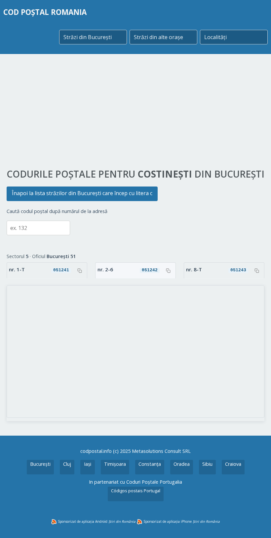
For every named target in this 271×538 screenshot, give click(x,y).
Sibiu (207, 464)
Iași (87, 464)
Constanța (149, 464)
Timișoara (115, 464)
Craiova (233, 464)
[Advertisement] (135, 111)
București (40, 464)
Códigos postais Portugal (135, 491)
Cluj (67, 464)
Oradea (182, 464)
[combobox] (93, 37)
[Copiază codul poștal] (79, 270)
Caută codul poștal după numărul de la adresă (57, 211)
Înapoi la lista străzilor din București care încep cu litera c (82, 193)
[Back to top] (257, 524)
